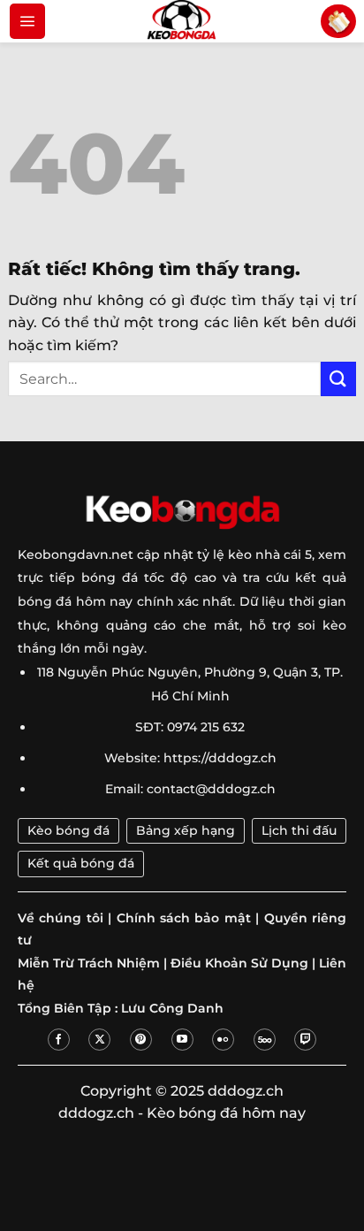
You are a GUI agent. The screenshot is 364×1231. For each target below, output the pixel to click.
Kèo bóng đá (68, 830)
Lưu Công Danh (172, 1008)
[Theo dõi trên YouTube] (182, 1039)
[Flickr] (223, 1039)
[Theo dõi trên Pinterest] (141, 1039)
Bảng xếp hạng (185, 830)
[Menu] (27, 21)
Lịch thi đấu (299, 830)
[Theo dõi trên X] (99, 1039)
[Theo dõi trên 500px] (265, 1039)
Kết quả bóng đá (80, 863)
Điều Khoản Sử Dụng (239, 963)
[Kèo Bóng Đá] (182, 21)
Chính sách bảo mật (184, 918)
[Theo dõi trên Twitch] (305, 1039)
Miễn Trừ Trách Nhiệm (89, 963)
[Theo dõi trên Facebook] (59, 1039)
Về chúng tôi (60, 918)
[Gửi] (338, 379)
